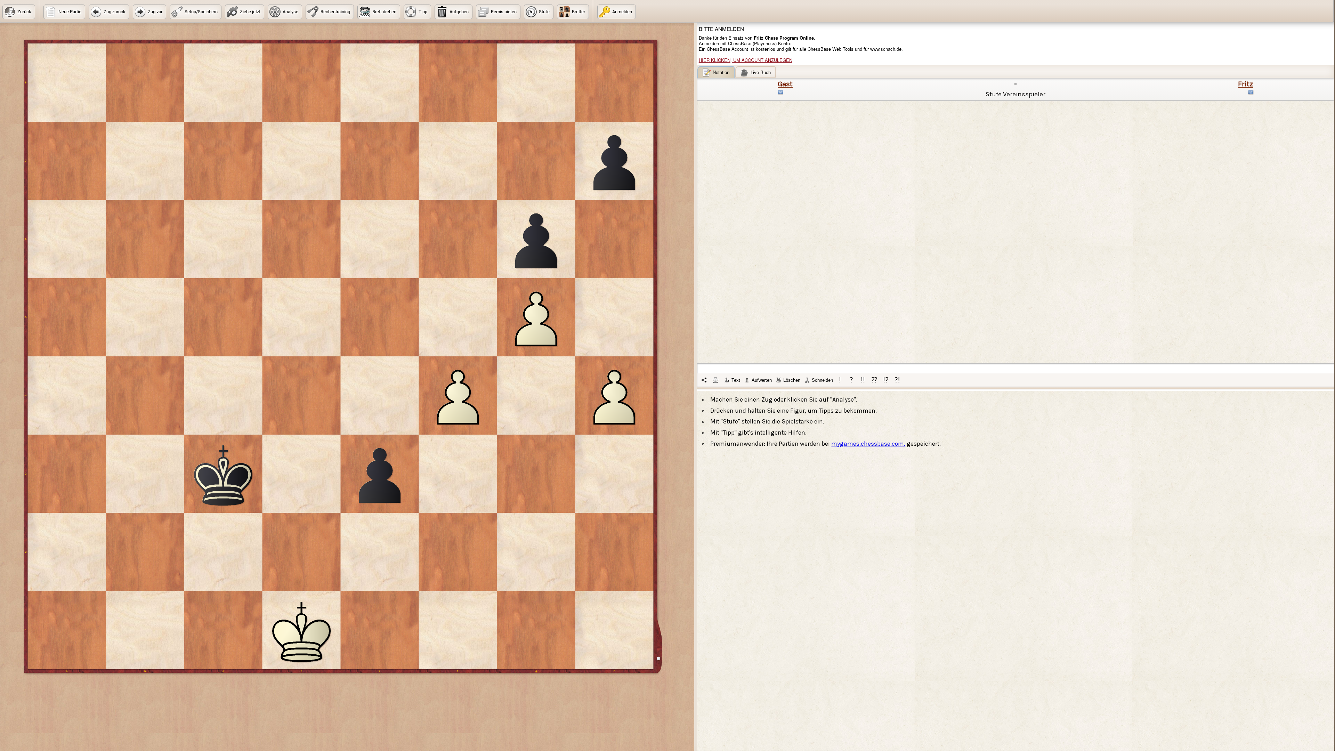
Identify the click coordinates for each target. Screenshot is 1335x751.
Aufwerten (762, 380)
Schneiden (822, 380)
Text (735, 380)
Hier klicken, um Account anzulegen (745, 60)
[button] (18, 12)
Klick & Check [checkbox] (774, 528)
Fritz (1245, 84)
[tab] (716, 72)
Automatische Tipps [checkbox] (727, 528)
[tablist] (1016, 226)
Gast (785, 84)
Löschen (791, 380)
